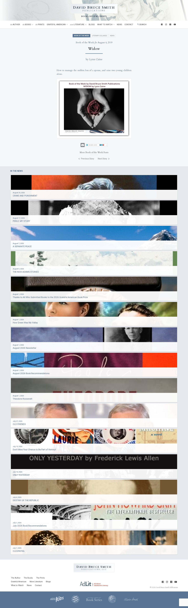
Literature (77, 24)
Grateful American (56, 24)
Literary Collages (99, 36)
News (119, 24)
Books (27, 24)
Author (15, 24)
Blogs (92, 24)
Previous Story (87, 158)
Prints (39, 24)
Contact (129, 24)
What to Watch (104, 24)
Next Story (103, 158)
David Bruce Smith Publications (167, 587)
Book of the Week (81, 36)
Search (142, 24)
